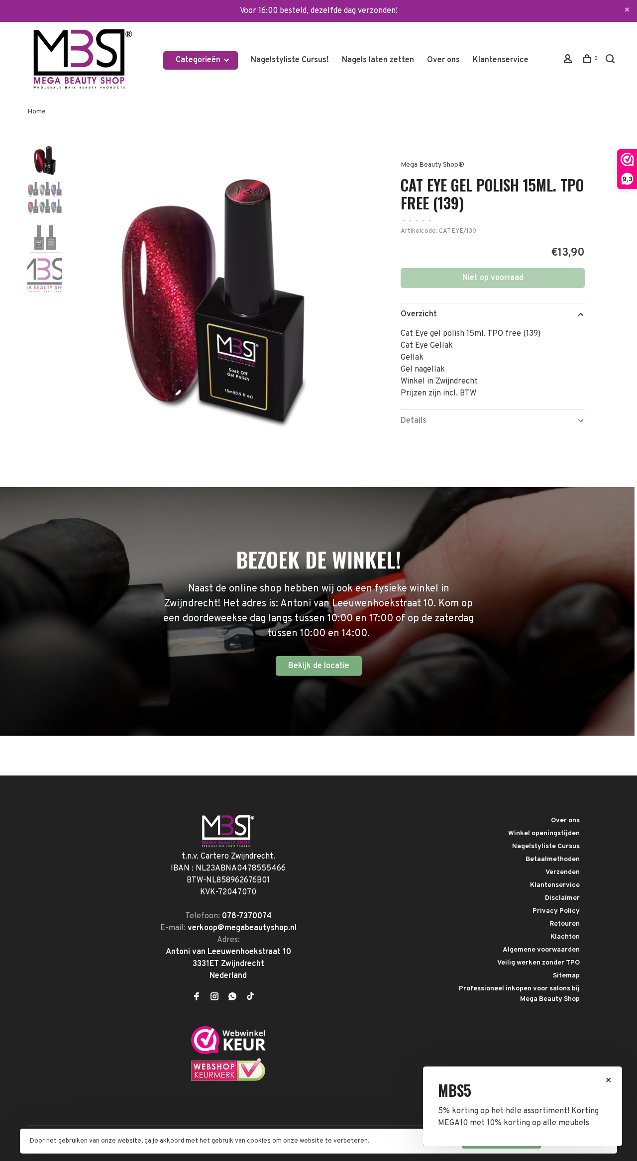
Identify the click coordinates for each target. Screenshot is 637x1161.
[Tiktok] (250, 998)
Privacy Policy (556, 911)
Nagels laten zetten (378, 60)
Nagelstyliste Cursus (546, 846)
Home (36, 111)
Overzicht (419, 314)
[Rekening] (569, 61)
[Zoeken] (611, 61)
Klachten (565, 937)
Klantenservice (501, 60)
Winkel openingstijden (544, 833)
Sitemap (566, 975)
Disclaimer (562, 898)
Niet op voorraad (493, 278)
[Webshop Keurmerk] (228, 1079)
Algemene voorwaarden (541, 950)
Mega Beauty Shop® (432, 165)
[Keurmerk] (228, 1052)
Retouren (564, 924)
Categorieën (199, 60)
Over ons (443, 60)
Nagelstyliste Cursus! (290, 60)
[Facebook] (197, 998)
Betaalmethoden (553, 859)
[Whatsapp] (232, 998)
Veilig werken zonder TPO (538, 963)
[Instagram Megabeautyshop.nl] (214, 998)
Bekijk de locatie (318, 666)
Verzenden (562, 872)
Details (413, 421)
